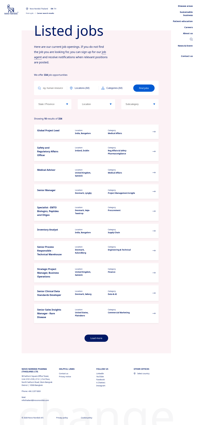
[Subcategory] (154, 104)
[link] (191, 39)
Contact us (63, 373)
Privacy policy (62, 417)
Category (112, 130)
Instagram (100, 385)
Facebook (100, 379)
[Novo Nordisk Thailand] (15, 9)
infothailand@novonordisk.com (35, 400)
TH (55, 8)
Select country (143, 373)
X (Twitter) (100, 382)
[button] (96, 132)
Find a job (29, 13)
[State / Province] (67, 104)
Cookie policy (87, 417)
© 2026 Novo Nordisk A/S (33, 417)
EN (52, 8)
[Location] (110, 104)
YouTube (100, 376)
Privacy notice (65, 376)
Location (78, 130)
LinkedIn (100, 373)
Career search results (45, 13)
